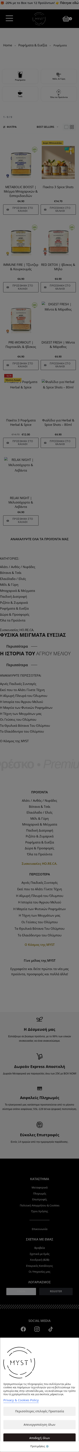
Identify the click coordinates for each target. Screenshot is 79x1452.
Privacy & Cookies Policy (21, 1400)
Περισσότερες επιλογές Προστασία (39, 1411)
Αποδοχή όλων (39, 1438)
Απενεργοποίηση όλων (39, 1425)
